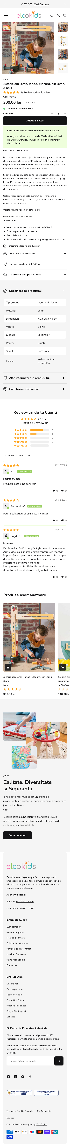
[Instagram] (8, 1076)
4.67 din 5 (43, 419)
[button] (11, 92)
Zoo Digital (41, 1124)
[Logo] (29, 15)
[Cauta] (52, 15)
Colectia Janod (17, 835)
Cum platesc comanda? (22, 253)
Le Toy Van (64, 685)
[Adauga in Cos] (8, 667)
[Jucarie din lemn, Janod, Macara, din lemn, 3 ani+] (29, 637)
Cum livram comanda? (24, 389)
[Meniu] (6, 15)
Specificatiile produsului (25, 291)
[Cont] (58, 15)
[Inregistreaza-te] (58, 1060)
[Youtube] (22, 1076)
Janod (6, 79)
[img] (11, 465)
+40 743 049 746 (25, 901)
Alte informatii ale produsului (29, 378)
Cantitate (8, 113)
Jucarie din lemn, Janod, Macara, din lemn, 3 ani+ (27, 679)
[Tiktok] (30, 1076)
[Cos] (64, 15)
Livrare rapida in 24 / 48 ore (25, 264)
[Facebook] (15, 1076)
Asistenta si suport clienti (24, 274)
